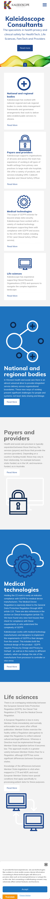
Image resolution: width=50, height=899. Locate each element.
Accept (25, 889)
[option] (25, 33)
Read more (25, 48)
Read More (12, 125)
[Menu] (44, 5)
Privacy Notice (25, 895)
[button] (46, 864)
